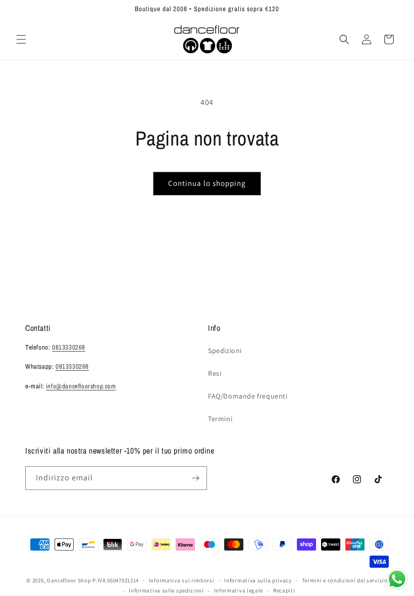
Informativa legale (239, 590)
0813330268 (68, 347)
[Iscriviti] (195, 478)
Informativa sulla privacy (258, 580)
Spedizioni (225, 350)
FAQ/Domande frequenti (248, 396)
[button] (21, 39)
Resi (214, 373)
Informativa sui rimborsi (182, 580)
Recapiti (284, 590)
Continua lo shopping (207, 183)
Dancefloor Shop (69, 580)
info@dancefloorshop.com (81, 386)
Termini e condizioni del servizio (345, 580)
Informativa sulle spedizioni (166, 590)
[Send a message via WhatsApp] (397, 579)
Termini (220, 418)
